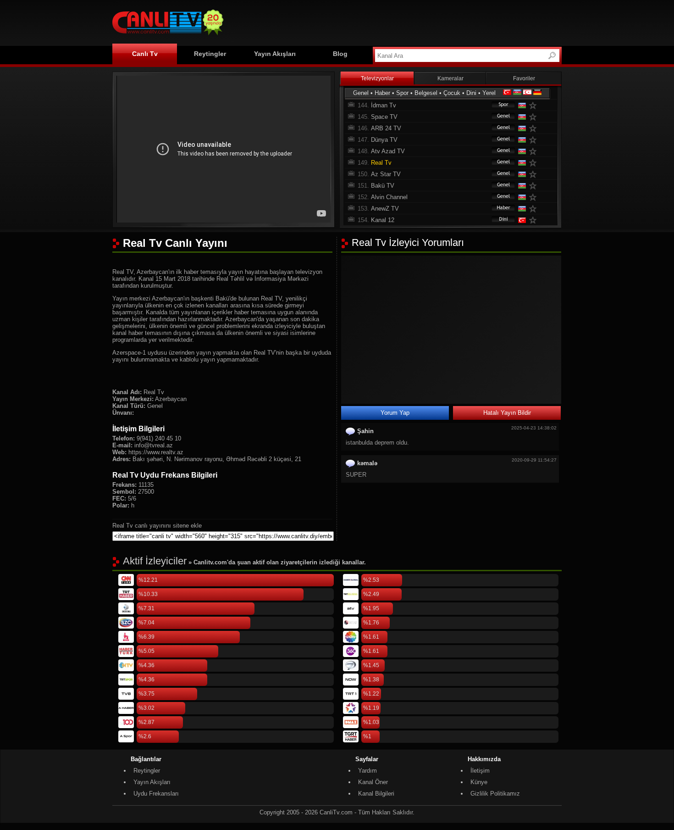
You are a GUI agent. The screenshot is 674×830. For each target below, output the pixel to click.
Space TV (384, 116)
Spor (402, 92)
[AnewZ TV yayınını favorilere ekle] (534, 208)
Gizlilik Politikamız (495, 793)
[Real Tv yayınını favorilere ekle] (534, 162)
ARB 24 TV (386, 128)
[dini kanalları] (499, 220)
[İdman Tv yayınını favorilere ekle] (534, 105)
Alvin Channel (389, 197)
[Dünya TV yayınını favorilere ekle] (534, 139)
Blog (340, 53)
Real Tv (381, 162)
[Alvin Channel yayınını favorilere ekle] (534, 197)
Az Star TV (386, 174)
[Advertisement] (395, 21)
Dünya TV (384, 139)
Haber (382, 92)
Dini (471, 92)
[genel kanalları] (499, 117)
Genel (361, 92)
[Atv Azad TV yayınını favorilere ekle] (534, 151)
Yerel (489, 92)
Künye (478, 782)
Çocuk (451, 92)
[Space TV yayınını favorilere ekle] (534, 117)
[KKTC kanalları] (527, 92)
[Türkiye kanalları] (507, 92)
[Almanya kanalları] (537, 92)
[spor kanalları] (499, 105)
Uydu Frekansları (156, 793)
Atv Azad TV (388, 151)
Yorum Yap (395, 412)
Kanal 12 (382, 220)
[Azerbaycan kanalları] (517, 92)
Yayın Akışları (275, 53)
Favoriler (524, 78)
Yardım (367, 770)
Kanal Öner (373, 782)
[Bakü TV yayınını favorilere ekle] (534, 185)
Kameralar (450, 78)
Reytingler (210, 53)
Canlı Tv (145, 53)
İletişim (480, 770)
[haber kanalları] (499, 208)
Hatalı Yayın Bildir (507, 412)
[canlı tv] (167, 36)
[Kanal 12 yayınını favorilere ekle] (534, 220)
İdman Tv (383, 105)
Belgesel (425, 92)
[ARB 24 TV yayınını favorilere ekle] (534, 128)
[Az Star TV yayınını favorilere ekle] (534, 174)
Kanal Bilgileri (376, 793)
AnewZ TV (385, 208)
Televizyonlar (377, 78)
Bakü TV (382, 185)
